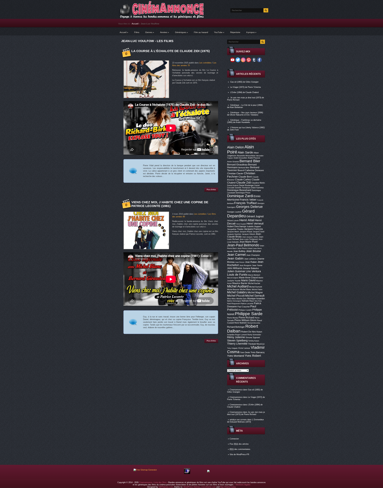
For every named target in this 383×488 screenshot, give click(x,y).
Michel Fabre (257, 289)
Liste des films (160, 482)
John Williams (234, 268)
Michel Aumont (255, 287)
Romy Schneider (254, 335)
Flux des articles (239, 444)
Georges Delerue (249, 207)
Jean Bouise (253, 251)
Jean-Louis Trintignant (249, 239)
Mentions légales (243, 485)
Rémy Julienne (236, 337)
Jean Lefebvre (250, 259)
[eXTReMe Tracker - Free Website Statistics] (187, 473)
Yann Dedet (245, 352)
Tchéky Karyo (253, 341)
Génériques (181, 32)
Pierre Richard (246, 317)
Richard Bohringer (236, 327)
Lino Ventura (253, 271)
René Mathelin (240, 323)
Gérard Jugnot (255, 216)
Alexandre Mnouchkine (246, 156)
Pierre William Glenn (245, 320)
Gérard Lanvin (233, 221)
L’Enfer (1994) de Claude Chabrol (244, 92)
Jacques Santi (258, 232)
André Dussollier (240, 158)
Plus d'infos (211, 190)
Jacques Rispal (246, 232)
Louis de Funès (237, 274)
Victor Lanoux (244, 348)
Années (164, 32)
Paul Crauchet (243, 307)
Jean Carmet (236, 254)
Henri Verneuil (255, 223)
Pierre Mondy (232, 318)
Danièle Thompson (242, 188)
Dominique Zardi (240, 196)
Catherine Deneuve (254, 170)
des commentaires (240, 449)
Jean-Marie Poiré (248, 241)
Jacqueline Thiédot (235, 229)
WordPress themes (191, 487)
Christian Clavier (235, 173)
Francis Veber (248, 199)
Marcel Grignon (232, 278)
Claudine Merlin (258, 183)
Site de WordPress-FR (239, 454)
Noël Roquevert (233, 304)
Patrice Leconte (247, 304)
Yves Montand (235, 355)
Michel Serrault (254, 295)
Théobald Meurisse (256, 344)
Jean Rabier (251, 262)
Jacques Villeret (248, 234)
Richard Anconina (253, 323)
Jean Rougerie (245, 265)
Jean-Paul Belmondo (243, 245)
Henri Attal (246, 220)
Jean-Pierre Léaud (245, 248)
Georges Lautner (234, 212)
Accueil (135, 23)
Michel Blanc (245, 289)
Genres (149, 32)
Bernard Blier (250, 161)
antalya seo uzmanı (238, 419)
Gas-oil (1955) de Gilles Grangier (244, 82)
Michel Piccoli (236, 295)
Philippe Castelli (245, 310)
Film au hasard (201, 32)
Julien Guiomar (236, 271)
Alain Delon (235, 147)
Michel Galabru (237, 292)
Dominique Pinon (243, 193)
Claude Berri (245, 176)
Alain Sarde (245, 152)
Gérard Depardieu (241, 213)
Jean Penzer (239, 262)
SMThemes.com (166, 487)
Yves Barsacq (257, 352)
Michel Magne (255, 292)
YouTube (219, 32)
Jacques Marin (233, 232)
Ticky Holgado (232, 348)
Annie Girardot (233, 162)
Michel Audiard (238, 286)
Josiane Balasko (251, 268)
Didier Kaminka (257, 188)
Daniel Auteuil (232, 185)
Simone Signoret (253, 337)
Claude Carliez (243, 179)
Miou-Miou (231, 299)
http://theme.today (228, 487)
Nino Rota (258, 301)
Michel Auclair (254, 283)
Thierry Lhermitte (237, 343)
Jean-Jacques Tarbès (250, 237)
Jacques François (253, 229)
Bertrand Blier (244, 168)
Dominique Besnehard (239, 190)
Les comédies (205, 63)
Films (136, 32)
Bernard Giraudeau (237, 164)
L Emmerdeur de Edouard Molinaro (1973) (245, 420)
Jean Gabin (235, 258)
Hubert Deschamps (236, 226)
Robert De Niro (248, 332)
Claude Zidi (243, 182)
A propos (251, 32)
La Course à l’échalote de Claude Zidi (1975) (170, 51)
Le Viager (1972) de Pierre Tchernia (245, 87)
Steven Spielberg (237, 340)
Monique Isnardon (256, 298)
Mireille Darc (241, 299)
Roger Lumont (241, 335)
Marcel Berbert (254, 275)
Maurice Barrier (239, 283)
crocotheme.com (208, 487)
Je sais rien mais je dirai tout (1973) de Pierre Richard (246, 413)
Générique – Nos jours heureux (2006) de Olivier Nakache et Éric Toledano (245, 113)
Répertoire (235, 32)
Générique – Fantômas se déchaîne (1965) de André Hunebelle (244, 121)
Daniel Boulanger (246, 185)
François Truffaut (245, 203)
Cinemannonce (236, 390)
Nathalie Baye (248, 301)
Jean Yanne (257, 265)
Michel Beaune (233, 289)
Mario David (248, 280)
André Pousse (254, 158)
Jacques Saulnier (234, 234)
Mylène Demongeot (234, 301)
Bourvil (241, 170)
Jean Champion (253, 255)
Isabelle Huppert (254, 226)
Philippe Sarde (249, 313)
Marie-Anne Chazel (248, 277)
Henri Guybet (241, 224)
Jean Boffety (239, 251)
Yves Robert (253, 355)
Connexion (234, 439)
